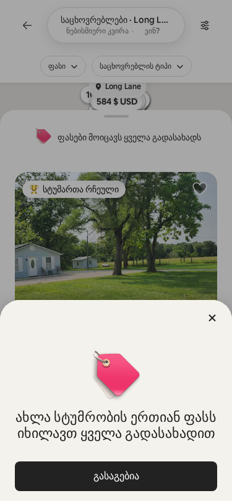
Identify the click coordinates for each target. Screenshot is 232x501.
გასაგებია (116, 475)
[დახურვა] (212, 318)
